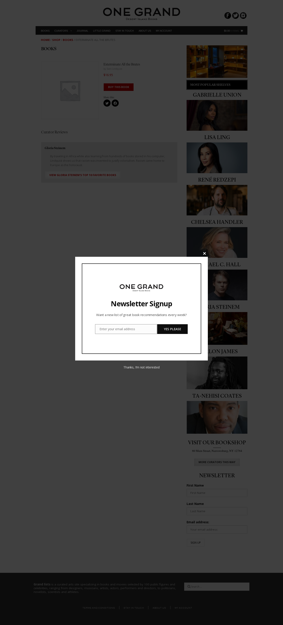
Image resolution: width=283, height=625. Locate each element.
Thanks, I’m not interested (141, 367)
